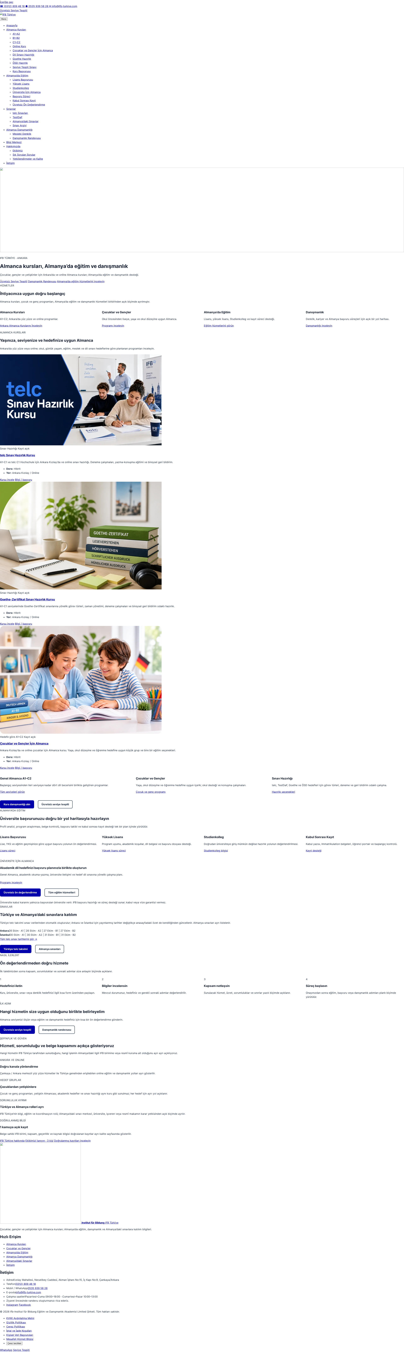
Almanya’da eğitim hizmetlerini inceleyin (80, 281)
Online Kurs (19, 46)
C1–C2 (16, 42)
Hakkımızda (13, 146)
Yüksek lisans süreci (114, 850)
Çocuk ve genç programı (151, 791)
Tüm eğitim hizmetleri (61, 892)
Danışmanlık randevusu (56, 1029)
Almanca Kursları (16, 29)
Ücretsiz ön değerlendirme (20, 892)
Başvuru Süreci (21, 96)
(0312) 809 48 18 (12, 6)
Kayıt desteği (313, 850)
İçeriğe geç (6, 2)
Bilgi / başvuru (23, 479)
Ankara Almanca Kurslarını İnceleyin (21, 325)
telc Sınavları (20, 113)
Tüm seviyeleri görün (12, 791)
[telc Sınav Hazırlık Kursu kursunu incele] (81, 444)
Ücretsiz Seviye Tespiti (13, 10)
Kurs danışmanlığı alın (17, 804)
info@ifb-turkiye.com (63, 6)
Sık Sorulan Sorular (24, 154)
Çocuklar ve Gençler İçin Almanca (33, 50)
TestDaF (17, 117)
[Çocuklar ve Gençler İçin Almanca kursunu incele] (81, 732)
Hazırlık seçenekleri (283, 791)
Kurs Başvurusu (22, 71)
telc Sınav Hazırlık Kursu (17, 455)
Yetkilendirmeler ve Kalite (28, 158)
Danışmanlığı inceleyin (319, 325)
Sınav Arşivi (20, 125)
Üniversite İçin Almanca (27, 92)
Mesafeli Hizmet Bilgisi (19, 1339)
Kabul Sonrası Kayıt (24, 100)
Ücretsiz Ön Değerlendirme (29, 104)
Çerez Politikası (15, 1326)
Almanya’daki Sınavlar (26, 121)
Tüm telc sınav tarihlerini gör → (18, 939)
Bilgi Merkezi (14, 142)
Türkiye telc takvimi (16, 949)
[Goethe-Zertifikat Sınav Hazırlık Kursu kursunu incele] (81, 588)
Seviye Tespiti (21, 1350)
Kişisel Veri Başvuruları (19, 1335)
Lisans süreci (7, 850)
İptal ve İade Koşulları (19, 1330)
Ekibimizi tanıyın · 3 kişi (39, 1140)
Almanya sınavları (49, 949)
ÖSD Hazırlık (20, 62)
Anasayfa (11, 25)
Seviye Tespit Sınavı (24, 67)
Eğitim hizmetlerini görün (219, 325)
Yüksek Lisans (21, 83)
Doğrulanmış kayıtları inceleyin (72, 1140)
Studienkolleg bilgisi (216, 850)
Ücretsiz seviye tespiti (55, 804)
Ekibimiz (18, 150)
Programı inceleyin (113, 325)
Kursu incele (7, 479)
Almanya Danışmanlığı (19, 129)
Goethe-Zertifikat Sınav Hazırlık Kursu (27, 599)
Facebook (25, 1304)
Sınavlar (11, 108)
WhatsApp (6, 1350)
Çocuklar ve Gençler (18, 1248)
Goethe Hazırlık (22, 58)
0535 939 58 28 (37, 6)
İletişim (10, 163)
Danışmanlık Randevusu (27, 138)
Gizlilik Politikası (16, 1322)
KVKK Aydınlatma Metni (20, 1318)
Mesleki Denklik (22, 133)
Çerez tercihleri (14, 1343)
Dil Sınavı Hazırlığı (23, 54)
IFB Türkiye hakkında (12, 1140)
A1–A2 (16, 33)
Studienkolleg (21, 88)
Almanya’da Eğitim (17, 75)
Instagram (12, 1304)
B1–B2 (16, 37)
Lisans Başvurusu (23, 79)
